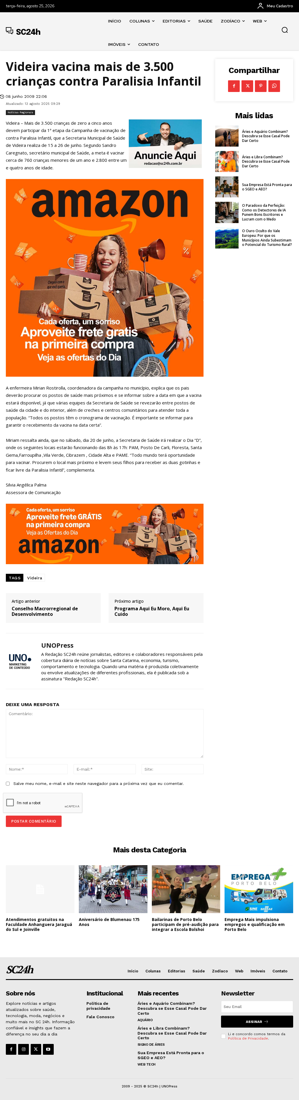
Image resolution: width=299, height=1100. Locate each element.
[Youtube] (48, 1049)
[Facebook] (234, 86)
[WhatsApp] (274, 86)
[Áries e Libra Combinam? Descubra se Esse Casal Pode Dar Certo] (227, 161)
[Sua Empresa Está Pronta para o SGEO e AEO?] (227, 186)
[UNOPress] (20, 661)
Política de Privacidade (248, 1038)
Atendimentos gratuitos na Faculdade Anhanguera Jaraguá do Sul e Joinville (39, 924)
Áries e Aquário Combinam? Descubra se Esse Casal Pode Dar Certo (266, 136)
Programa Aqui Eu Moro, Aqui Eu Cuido (151, 611)
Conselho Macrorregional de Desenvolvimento (45, 611)
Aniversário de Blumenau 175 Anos (109, 922)
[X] (247, 86)
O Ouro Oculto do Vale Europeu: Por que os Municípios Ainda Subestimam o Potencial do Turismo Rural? (267, 237)
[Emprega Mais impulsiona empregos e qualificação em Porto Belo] (259, 889)
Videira (34, 578)
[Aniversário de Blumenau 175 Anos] (113, 889)
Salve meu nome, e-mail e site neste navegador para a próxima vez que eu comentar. (98, 783)
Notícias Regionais (20, 112)
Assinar (254, 1022)
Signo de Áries (151, 1044)
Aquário (145, 1020)
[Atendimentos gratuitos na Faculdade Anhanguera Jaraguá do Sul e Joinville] (40, 889)
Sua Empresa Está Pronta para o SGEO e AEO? (267, 187)
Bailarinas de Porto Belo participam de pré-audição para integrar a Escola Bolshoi (185, 924)
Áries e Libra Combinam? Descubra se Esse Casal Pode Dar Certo (266, 161)
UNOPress (57, 645)
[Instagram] (23, 1049)
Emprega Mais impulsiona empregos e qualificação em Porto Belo (255, 924)
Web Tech (147, 1064)
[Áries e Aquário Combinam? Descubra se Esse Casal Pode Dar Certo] (227, 136)
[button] (284, 29)
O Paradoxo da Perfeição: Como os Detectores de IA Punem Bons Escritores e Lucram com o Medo (264, 212)
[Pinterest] (261, 86)
